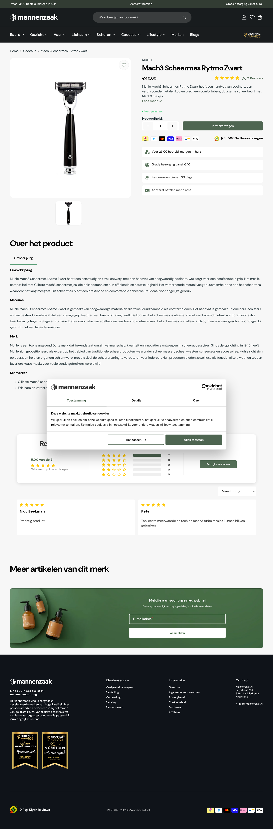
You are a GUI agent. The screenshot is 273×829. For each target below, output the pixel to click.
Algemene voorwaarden (184, 692)
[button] (244, 17)
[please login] (124, 65)
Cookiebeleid (177, 702)
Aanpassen (133, 440)
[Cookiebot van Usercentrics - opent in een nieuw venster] (204, 387)
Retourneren (114, 707)
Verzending (113, 697)
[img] (33, 505)
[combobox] (142, 17)
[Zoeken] (186, 17)
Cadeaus (29, 51)
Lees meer (150, 101)
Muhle (14, 345)
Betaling (111, 702)
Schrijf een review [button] (218, 464)
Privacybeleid (177, 697)
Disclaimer (176, 707)
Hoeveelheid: (152, 119)
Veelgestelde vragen (119, 687)
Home (14, 51)
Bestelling (112, 692)
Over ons (175, 687)
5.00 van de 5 (42, 460)
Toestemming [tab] (76, 400)
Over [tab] (196, 400)
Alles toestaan (194, 440)
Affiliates (175, 712)
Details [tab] (136, 400)
